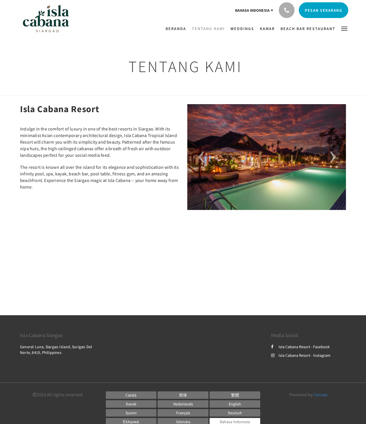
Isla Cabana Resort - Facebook (304, 346)
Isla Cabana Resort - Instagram (305, 355)
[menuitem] (177, 28)
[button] (344, 28)
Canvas (320, 394)
